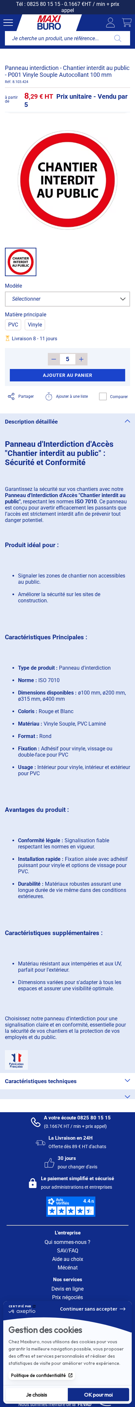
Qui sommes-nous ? (67, 1242)
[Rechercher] (117, 38)
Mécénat (68, 1268)
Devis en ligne (67, 1289)
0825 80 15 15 (43, 4)
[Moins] (54, 359)
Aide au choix (67, 1259)
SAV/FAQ (67, 1251)
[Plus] (81, 359)
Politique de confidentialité (38, 1375)
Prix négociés (67, 1297)
